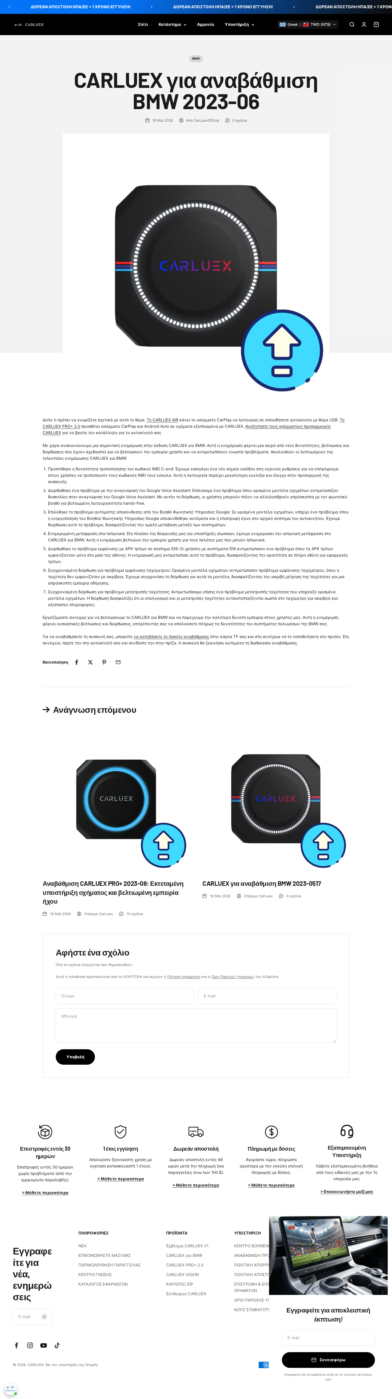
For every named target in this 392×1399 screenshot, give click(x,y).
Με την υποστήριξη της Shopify (72, 1365)
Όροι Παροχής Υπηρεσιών (233, 976)
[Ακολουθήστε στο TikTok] (57, 1345)
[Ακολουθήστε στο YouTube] (43, 1345)
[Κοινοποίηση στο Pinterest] (104, 662)
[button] (307, 24)
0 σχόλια (239, 120)
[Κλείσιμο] (376, 1226)
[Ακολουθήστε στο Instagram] (30, 1345)
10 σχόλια (135, 914)
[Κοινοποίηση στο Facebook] (76, 662)
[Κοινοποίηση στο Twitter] (90, 662)
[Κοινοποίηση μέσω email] (118, 662)
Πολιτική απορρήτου (184, 976)
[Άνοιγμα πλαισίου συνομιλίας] (10, 1388)
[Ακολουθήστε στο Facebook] (16, 1345)
